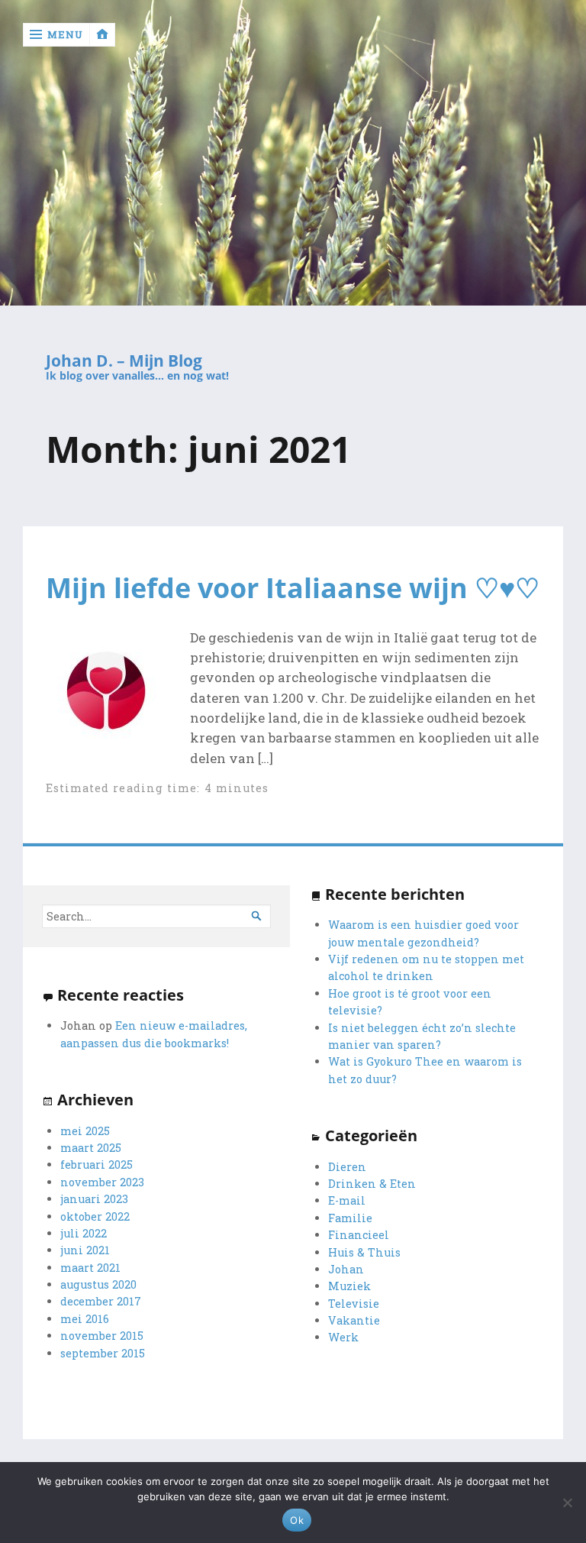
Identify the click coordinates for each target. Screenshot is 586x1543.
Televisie (353, 1303)
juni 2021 (85, 1250)
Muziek (349, 1286)
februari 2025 (96, 1164)
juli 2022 (83, 1233)
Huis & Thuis (364, 1252)
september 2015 (102, 1353)
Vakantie (354, 1320)
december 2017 (100, 1301)
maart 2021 (90, 1267)
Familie (350, 1218)
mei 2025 (85, 1131)
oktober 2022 (95, 1216)
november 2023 (102, 1182)
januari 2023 (94, 1199)
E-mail (346, 1200)
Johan (346, 1269)
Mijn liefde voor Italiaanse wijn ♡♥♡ (292, 587)
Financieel (358, 1235)
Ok (297, 1520)
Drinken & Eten (372, 1183)
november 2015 (101, 1335)
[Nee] (567, 1502)
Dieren (347, 1167)
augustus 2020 (98, 1284)
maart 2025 (90, 1147)
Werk (343, 1337)
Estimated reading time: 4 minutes (157, 788)
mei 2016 (84, 1319)
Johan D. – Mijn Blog (124, 360)
